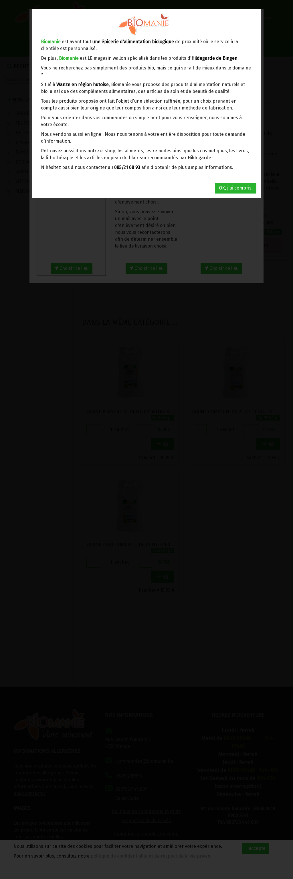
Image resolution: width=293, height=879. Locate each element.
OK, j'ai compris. (236, 188)
